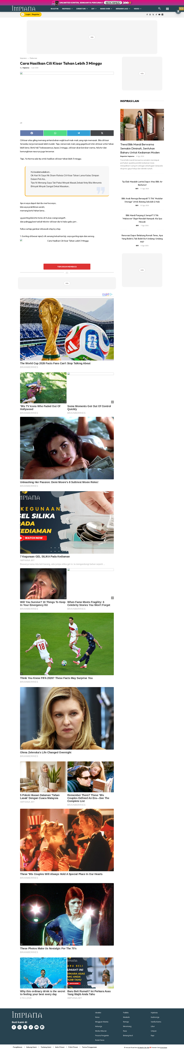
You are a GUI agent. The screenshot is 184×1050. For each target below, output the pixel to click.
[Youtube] (159, 14)
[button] (159, 8)
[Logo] (24, 8)
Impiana (23, 58)
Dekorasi (33, 58)
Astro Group (163, 1047)
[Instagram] (150, 14)
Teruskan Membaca (67, 267)
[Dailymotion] (162, 14)
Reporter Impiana (127, 156)
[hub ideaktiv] (167, 7)
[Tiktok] (156, 14)
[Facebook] (147, 14)
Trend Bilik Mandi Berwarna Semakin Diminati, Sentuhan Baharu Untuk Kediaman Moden (140, 148)
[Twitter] (153, 14)
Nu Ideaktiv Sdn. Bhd (143, 1047)
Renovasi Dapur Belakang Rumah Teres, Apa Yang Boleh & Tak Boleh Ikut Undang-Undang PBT (142, 238)
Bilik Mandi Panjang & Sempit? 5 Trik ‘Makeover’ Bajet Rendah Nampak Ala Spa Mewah (142, 218)
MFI (137, 189)
